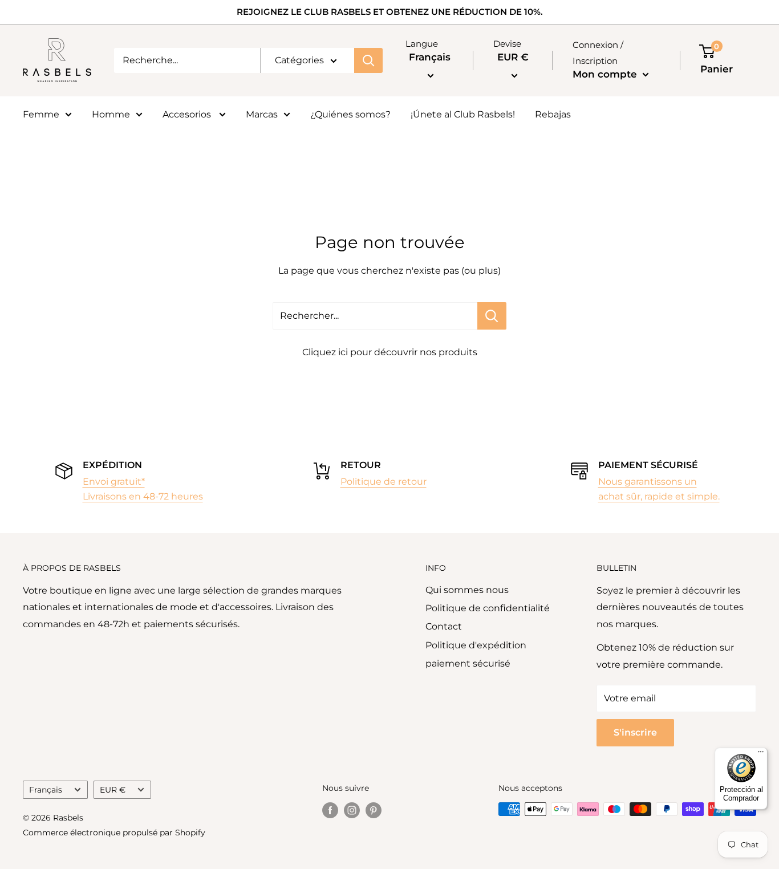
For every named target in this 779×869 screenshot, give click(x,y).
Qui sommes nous (467, 589)
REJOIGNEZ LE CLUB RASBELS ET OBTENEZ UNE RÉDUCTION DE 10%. (390, 11)
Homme (111, 114)
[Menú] (761, 754)
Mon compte (606, 74)
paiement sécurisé (467, 663)
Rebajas (553, 114)
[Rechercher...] (491, 316)
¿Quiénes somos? (350, 114)
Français (45, 789)
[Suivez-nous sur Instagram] (352, 810)
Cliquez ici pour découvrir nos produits (389, 352)
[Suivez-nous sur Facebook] (330, 810)
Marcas (262, 114)
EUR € (112, 789)
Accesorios (188, 114)
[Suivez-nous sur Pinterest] (374, 810)
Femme (41, 114)
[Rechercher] (368, 60)
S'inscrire (635, 732)
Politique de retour (383, 481)
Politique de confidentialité (487, 608)
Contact (443, 626)
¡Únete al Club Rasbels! (463, 114)
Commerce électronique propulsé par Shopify (114, 832)
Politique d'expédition (475, 645)
